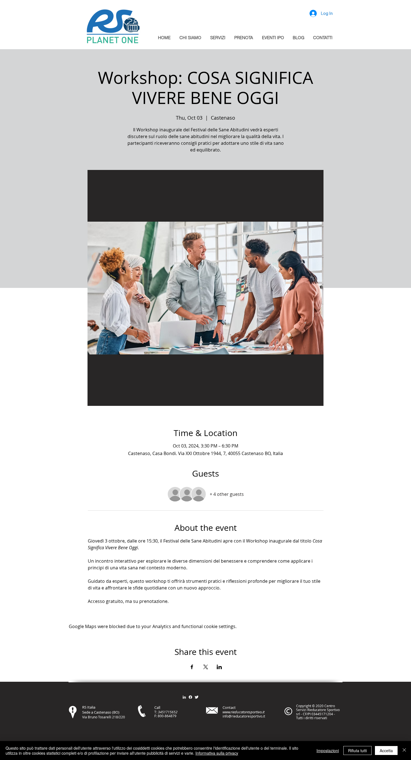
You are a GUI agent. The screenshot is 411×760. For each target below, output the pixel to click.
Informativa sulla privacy (216, 753)
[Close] (404, 750)
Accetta (386, 750)
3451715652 (168, 712)
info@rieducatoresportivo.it (244, 716)
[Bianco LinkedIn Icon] (184, 697)
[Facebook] (190, 697)
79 (174, 716)
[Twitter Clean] (196, 697)
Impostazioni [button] (327, 750)
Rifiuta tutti (357, 750)
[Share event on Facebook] (192, 667)
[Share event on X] (205, 667)
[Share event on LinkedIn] (219, 667)
